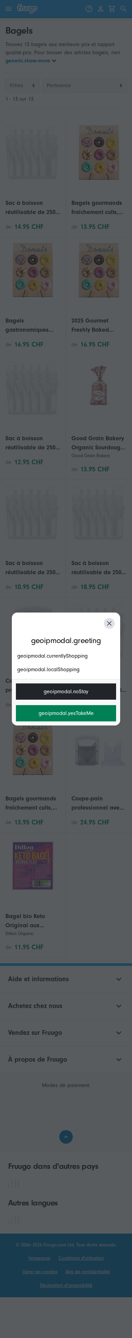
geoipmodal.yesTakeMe (66, 713)
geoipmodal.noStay (66, 692)
